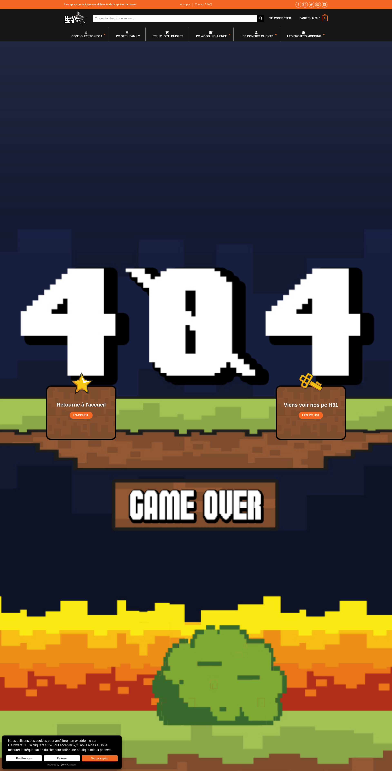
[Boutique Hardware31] (75, 18)
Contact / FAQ (203, 4)
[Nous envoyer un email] (318, 5)
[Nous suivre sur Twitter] (311, 5)
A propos (185, 4)
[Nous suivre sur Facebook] (298, 5)
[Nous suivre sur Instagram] (305, 5)
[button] (280, 18)
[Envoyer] (260, 18)
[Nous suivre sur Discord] (324, 5)
